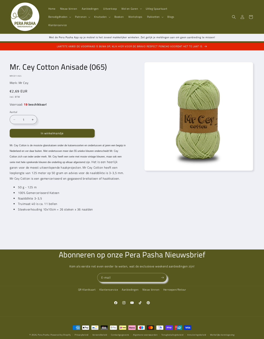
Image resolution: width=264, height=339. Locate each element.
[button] (131, 9)
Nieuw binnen (150, 289)
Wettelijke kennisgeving (222, 334)
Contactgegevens (120, 334)
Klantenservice (108, 289)
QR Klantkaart (87, 289)
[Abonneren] (162, 277)
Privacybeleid (82, 334)
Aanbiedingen (130, 289)
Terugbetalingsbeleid (172, 334)
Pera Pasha (44, 334)
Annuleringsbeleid (196, 334)
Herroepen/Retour (174, 289)
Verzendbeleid (99, 334)
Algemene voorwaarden (145, 334)
